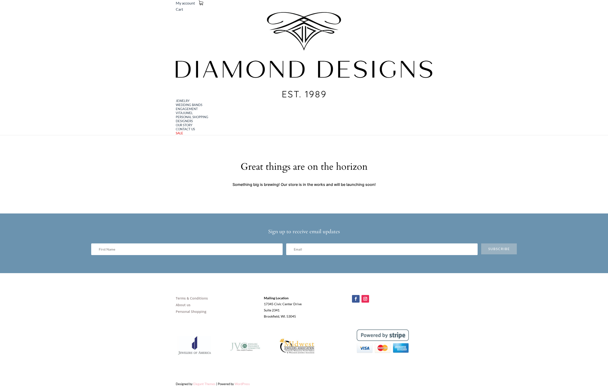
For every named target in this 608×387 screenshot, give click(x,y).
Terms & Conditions (192, 298)
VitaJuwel (184, 113)
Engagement (187, 109)
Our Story (184, 125)
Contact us (185, 129)
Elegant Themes (204, 384)
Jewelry (183, 101)
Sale (179, 133)
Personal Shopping (192, 117)
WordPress (242, 384)
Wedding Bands (189, 105)
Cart (179, 9)
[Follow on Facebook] (356, 299)
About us (183, 305)
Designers (184, 121)
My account (185, 3)
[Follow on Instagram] (365, 299)
